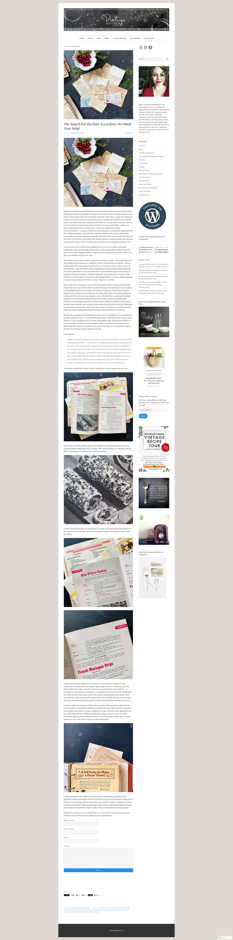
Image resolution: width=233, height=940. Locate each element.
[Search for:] (154, 59)
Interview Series (144, 177)
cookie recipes (124, 907)
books (141, 149)
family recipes (72, 910)
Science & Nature (145, 191)
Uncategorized (85, 907)
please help (109, 910)
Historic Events (144, 170)
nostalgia (102, 910)
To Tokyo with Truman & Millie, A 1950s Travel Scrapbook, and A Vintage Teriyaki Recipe (153, 284)
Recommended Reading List (148, 188)
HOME (81, 38)
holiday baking (93, 910)
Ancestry (142, 146)
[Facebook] (150, 47)
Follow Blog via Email (148, 396)
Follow (143, 416)
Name (69, 820)
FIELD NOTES (149, 38)
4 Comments (129, 133)
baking (117, 907)
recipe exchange (119, 910)
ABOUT (90, 38)
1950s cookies (100, 907)
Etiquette (142, 160)
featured (81, 910)
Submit (98, 870)
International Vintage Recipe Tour (151, 174)
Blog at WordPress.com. (116, 930)
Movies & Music (144, 181)
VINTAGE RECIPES (119, 38)
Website (66, 837)
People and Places (145, 184)
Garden (141, 167)
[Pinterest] (145, 47)
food (85, 910)
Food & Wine (76, 907)
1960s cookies (110, 907)
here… (148, 132)
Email (69, 829)
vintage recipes (94, 912)
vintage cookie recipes (81, 912)
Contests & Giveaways (146, 153)
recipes (71, 912)
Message (66, 846)
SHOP (99, 38)
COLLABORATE (135, 38)
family (66, 910)
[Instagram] (141, 47)
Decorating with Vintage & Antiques (151, 156)
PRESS (107, 38)
